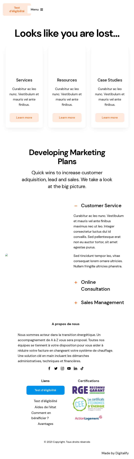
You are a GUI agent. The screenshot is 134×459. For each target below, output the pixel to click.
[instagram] (62, 368)
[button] (99, 205)
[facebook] (49, 368)
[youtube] (69, 368)
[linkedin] (75, 368)
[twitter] (56, 368)
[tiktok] (82, 368)
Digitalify (122, 453)
